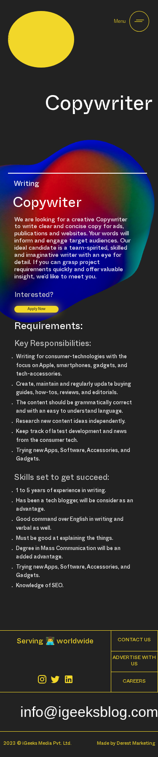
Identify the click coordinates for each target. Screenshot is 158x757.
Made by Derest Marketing (126, 744)
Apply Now (36, 309)
